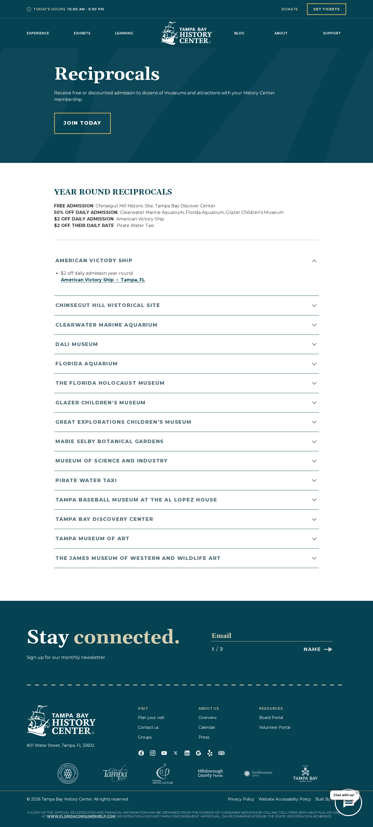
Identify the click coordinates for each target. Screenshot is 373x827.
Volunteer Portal (274, 727)
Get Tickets (326, 9)
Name (312, 649)
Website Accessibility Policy (285, 799)
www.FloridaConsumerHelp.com (81, 816)
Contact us (148, 727)
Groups (145, 737)
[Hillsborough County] (210, 773)
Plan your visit (151, 717)
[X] (175, 753)
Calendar (207, 727)
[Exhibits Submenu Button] (93, 33)
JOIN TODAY (82, 123)
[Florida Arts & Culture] (163, 773)
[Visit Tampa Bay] (305, 773)
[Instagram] (152, 753)
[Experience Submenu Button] (52, 33)
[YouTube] (164, 753)
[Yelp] (210, 753)
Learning (124, 33)
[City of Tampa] (115, 773)
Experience (38, 33)
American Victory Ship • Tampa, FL (103, 279)
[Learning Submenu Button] (136, 33)
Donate (290, 9)
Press (204, 737)
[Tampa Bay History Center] (186, 33)
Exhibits (82, 33)
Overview (208, 717)
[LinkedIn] (187, 753)
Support (332, 33)
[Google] (198, 753)
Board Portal (271, 717)
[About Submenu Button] (290, 33)
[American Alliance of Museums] (68, 773)
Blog (239, 33)
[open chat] (348, 802)
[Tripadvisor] (221, 753)
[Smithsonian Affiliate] (258, 773)
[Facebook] (141, 753)
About (281, 33)
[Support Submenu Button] (343, 33)
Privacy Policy (241, 799)
